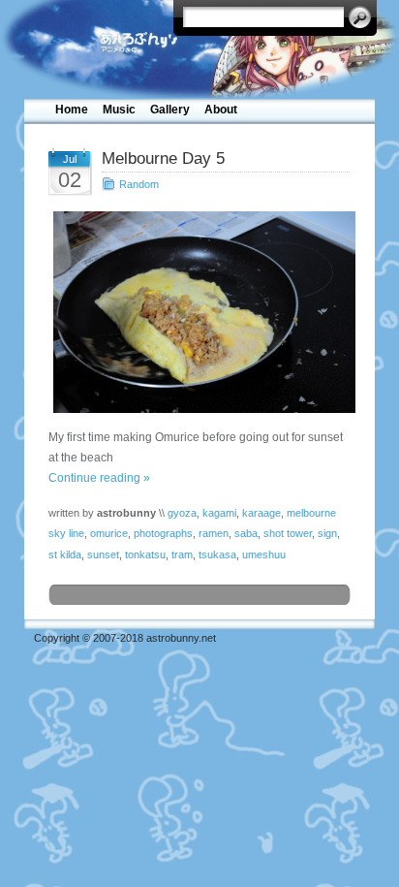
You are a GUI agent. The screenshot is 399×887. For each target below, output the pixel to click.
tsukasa (217, 554)
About (220, 109)
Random (139, 184)
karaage (261, 513)
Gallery (170, 109)
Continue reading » (99, 478)
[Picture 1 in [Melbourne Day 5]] (199, 311)
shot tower (287, 533)
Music (119, 109)
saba (246, 533)
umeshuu (264, 554)
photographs (163, 533)
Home (71, 109)
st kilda (64, 554)
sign (327, 533)
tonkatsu (145, 554)
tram (182, 554)
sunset (103, 554)
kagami (219, 513)
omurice (109, 533)
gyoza (182, 513)
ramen (214, 533)
